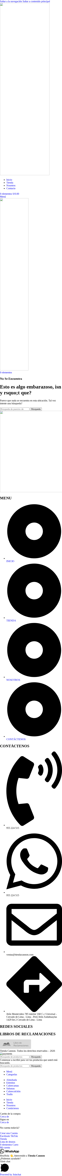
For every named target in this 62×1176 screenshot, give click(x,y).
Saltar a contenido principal (36, 1)
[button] (31, 1166)
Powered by (10, 1174)
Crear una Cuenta (9, 1133)
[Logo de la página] (24, 174)
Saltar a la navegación (11, 1)
